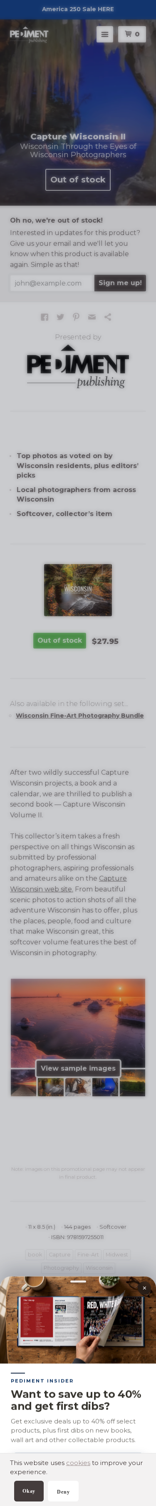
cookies (78, 1463)
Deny (63, 1492)
